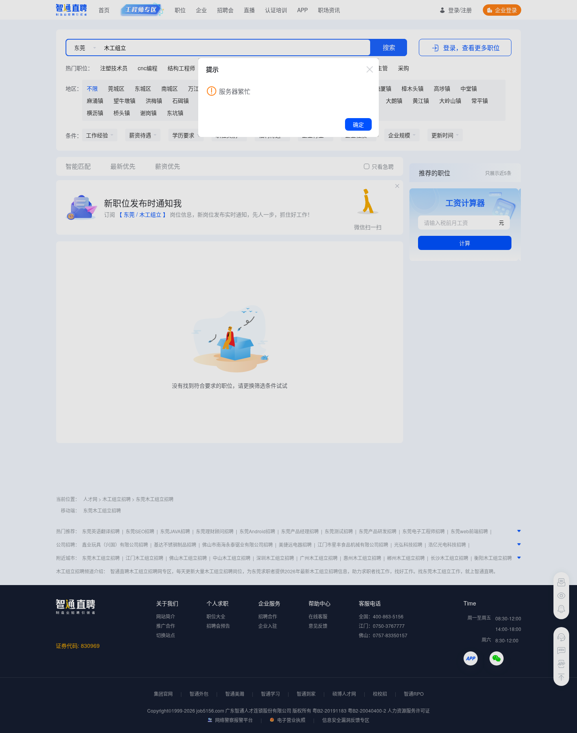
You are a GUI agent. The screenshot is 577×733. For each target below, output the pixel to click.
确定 (358, 124)
